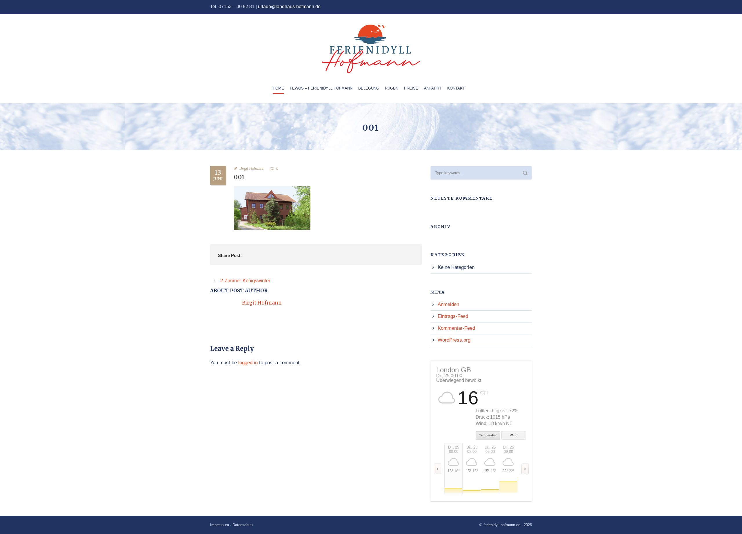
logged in (248, 362)
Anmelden (448, 304)
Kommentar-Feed (456, 328)
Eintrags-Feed (453, 316)
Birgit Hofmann (251, 168)
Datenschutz (243, 525)
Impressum (219, 525)
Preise (411, 88)
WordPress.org (454, 340)
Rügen (391, 88)
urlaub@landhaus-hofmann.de (289, 6)
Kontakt (456, 88)
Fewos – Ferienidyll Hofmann (321, 88)
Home (278, 88)
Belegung (368, 88)
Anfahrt (432, 88)
